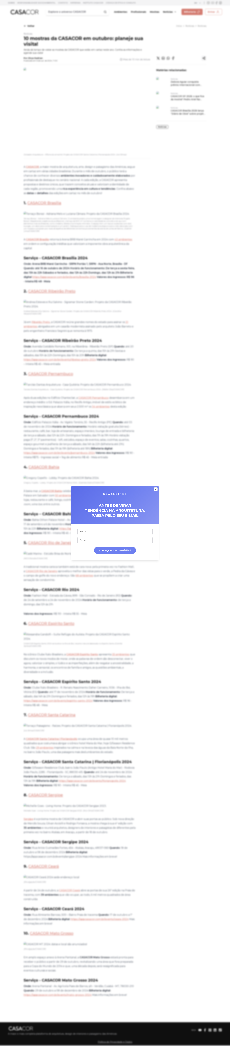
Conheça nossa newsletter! (115, 550)
